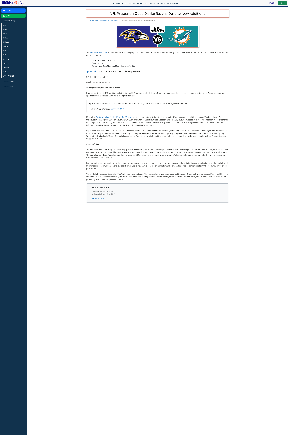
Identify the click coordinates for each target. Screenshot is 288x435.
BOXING (6, 59)
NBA (5, 29)
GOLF (5, 72)
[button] (272, 3)
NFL (4, 25)
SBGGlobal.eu (90, 20)
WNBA (5, 46)
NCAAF (5, 38)
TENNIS (6, 67)
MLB (5, 33)
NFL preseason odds (98, 52)
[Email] (93, 198)
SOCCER (6, 63)
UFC (4, 55)
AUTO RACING (8, 76)
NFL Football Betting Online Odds (106, 20)
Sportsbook (91, 71)
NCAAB (6, 42)
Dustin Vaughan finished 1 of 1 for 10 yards (114, 117)
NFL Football (99, 198)
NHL (5, 50)
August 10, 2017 (117, 109)
